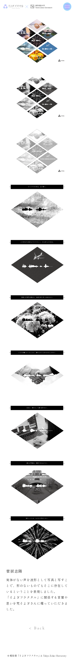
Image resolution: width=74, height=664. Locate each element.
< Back (37, 628)
